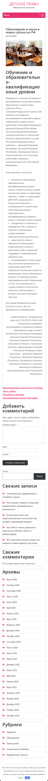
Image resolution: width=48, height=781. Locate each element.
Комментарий (10, 425)
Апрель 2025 (13, 614)
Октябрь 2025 (13, 585)
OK (27, 778)
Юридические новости (17, 755)
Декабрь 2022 (13, 704)
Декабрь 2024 (13, 631)
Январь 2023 (13, 699)
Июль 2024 (12, 653)
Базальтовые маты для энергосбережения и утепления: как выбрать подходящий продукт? (20, 518)
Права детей (13, 743)
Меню (6, 15)
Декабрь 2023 (13, 665)
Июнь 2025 (12, 602)
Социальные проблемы (18, 749)
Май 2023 (11, 676)
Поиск (5, 471)
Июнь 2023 (12, 670)
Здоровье (11, 732)
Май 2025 (11, 608)
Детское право (24, 3)
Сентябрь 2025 (14, 591)
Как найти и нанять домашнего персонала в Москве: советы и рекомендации (19, 530)
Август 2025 (12, 596)
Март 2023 (12, 687)
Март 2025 (12, 619)
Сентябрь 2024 (14, 642)
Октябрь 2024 (13, 636)
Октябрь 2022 (13, 716)
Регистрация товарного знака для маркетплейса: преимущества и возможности (21, 506)
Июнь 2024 (12, 659)
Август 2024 (12, 648)
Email (6, 454)
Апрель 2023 (13, 682)
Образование (13, 738)
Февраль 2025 (13, 625)
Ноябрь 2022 (13, 710)
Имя (5, 447)
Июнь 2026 (12, 579)
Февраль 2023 (13, 693)
